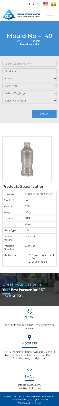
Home (18, 40)
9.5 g (28, 212)
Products (35, 40)
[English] (45, 4)
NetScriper (37, 403)
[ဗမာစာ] (54, 4)
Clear (28, 224)
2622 (27, 230)
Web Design (23, 403)
